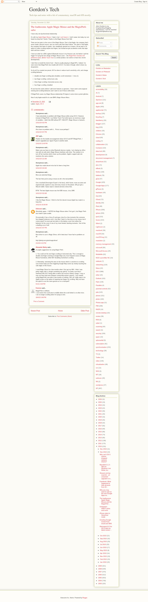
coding (98, 141)
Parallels (99, 285)
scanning (99, 326)
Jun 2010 (103, 547)
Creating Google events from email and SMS (106, 521)
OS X (42, 104)
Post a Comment (39, 301)
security (98, 333)
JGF (37, 136)
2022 (100, 411)
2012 (100, 440)
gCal (97, 179)
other (97, 275)
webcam (99, 378)
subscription (100, 344)
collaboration (100, 144)
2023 (100, 408)
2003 (100, 583)
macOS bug (100, 237)
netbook (98, 261)
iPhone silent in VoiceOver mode (105, 515)
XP (97, 388)
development (100, 155)
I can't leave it (64, 37)
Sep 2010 (103, 538)
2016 (100, 429)
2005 (100, 578)
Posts (100, 43)
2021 (100, 414)
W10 (97, 371)
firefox (98, 172)
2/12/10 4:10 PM (41, 243)
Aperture (99, 100)
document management (104, 158)
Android (98, 96)
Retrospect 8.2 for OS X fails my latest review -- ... (106, 529)
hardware (99, 192)
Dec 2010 (103, 449)
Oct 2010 (103, 536)
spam (98, 337)
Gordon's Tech (44, 9)
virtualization (100, 364)
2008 (100, 569)
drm (97, 165)
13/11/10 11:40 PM (41, 143)
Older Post (85, 311)
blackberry (99, 120)
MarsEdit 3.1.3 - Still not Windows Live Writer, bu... (105, 467)
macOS (98, 234)
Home (60, 311)
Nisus (98, 268)
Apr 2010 (103, 553)
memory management (103, 244)
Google (98, 182)
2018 (100, 423)
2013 (100, 437)
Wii (97, 381)
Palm (97, 282)
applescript (99, 110)
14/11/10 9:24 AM (41, 168)
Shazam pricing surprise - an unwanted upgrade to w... (105, 475)
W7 (97, 374)
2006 (100, 575)
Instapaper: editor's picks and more (105, 508)
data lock (99, 151)
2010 (100, 446)
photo (98, 299)
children (98, 131)
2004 (100, 580)
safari (98, 323)
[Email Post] (49, 101)
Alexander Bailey (41, 247)
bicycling (99, 117)
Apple (37, 104)
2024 (100, 405)
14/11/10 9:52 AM (41, 193)
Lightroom (99, 227)
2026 (100, 399)
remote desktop (101, 313)
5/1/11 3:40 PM (40, 284)
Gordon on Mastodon (103, 68)
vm (97, 368)
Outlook (98, 278)
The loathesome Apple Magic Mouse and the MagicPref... (106, 501)
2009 (100, 566)
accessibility (100, 89)
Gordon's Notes (101, 75)
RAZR (98, 309)
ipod (97, 216)
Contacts (99, 148)
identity (98, 203)
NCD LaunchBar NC (103, 258)
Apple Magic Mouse (44, 37)
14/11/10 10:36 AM (41, 204)
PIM (97, 306)
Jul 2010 (103, 544)
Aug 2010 (103, 541)
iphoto (98, 213)
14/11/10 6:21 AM (41, 159)
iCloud (98, 199)
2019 (100, 420)
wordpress (99, 385)
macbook (99, 230)
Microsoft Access (101, 251)
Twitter (98, 357)
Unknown (39, 209)
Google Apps (100, 185)
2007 (100, 572)
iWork (98, 223)
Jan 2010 (103, 562)
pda (97, 292)
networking (99, 265)
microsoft (99, 247)
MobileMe (99, 254)
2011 (100, 443)
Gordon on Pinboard (103, 72)
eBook (98, 168)
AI (96, 93)
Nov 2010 (103, 452)
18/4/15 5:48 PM (41, 297)
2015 (100, 432)
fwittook (98, 175)
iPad (97, 206)
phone (98, 295)
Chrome (98, 134)
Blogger (84, 598)
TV (97, 354)
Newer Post (35, 311)
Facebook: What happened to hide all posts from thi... (105, 484)
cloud (98, 137)
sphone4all (99, 340)
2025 (100, 402)
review (98, 316)
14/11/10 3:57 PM (41, 228)
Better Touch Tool (47, 57)
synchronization (101, 347)
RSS (97, 320)
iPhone (98, 210)
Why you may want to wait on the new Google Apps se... (106, 492)
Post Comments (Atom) (64, 316)
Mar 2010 (103, 556)
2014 (100, 434)
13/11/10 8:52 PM (41, 122)
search (98, 330)
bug (97, 127)
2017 (100, 426)
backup (98, 113)
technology (99, 350)
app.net (98, 103)
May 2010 (103, 550)
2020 (100, 417)
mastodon (99, 240)
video (98, 361)
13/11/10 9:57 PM (41, 132)
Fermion (38, 288)
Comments (102, 46)
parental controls (101, 289)
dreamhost (99, 161)
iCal (97, 196)
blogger (98, 124)
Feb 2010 (103, 559)
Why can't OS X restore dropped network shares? (105, 458)
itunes (98, 220)
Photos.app (100, 302)
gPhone (98, 189)
